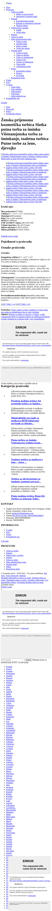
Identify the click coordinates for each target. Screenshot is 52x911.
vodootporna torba (23, 66)
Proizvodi (10, 10)
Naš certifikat (16, 89)
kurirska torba (21, 44)
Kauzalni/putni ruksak (25, 21)
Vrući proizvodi (12, 576)
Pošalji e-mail (6, 587)
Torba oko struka (23, 48)
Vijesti (8, 80)
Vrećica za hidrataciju (24, 62)
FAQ (8, 82)
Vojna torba (20, 64)
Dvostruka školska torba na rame (30, 582)
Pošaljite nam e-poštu (9, 236)
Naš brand (15, 94)
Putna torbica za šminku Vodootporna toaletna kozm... (26, 441)
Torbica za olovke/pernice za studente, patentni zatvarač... (26, 480)
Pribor (13, 69)
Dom (8, 7)
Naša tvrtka (15, 87)
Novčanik (20, 76)
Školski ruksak (22, 26)
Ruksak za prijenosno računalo (28, 23)
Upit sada (5, 541)
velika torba (20, 32)
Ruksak (14, 19)
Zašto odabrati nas (18, 96)
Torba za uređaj (17, 12)
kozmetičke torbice (23, 71)
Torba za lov (21, 60)
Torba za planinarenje (24, 57)
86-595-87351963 (20, 516)
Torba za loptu (22, 53)
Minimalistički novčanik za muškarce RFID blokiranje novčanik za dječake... (25, 421)
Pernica (19, 73)
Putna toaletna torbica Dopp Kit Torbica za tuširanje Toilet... (28, 497)
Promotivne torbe (18, 78)
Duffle (18, 30)
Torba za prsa (21, 41)
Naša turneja (16, 91)
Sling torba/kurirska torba (21, 39)
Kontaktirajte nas (13, 98)
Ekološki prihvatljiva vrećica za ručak (16, 578)
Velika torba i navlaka (19, 28)
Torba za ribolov (22, 55)
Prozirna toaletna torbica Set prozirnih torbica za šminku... (26, 402)
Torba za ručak (17, 37)
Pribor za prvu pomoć (24, 14)
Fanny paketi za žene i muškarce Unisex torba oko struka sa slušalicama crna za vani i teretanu (24, 311)
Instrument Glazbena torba (26, 16)
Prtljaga (14, 35)
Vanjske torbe (16, 51)
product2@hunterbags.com (22, 513)
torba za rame (21, 46)
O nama (9, 85)
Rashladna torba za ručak (16, 580)
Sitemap (22, 576)
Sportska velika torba (36, 580)
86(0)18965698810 (35, 516)
